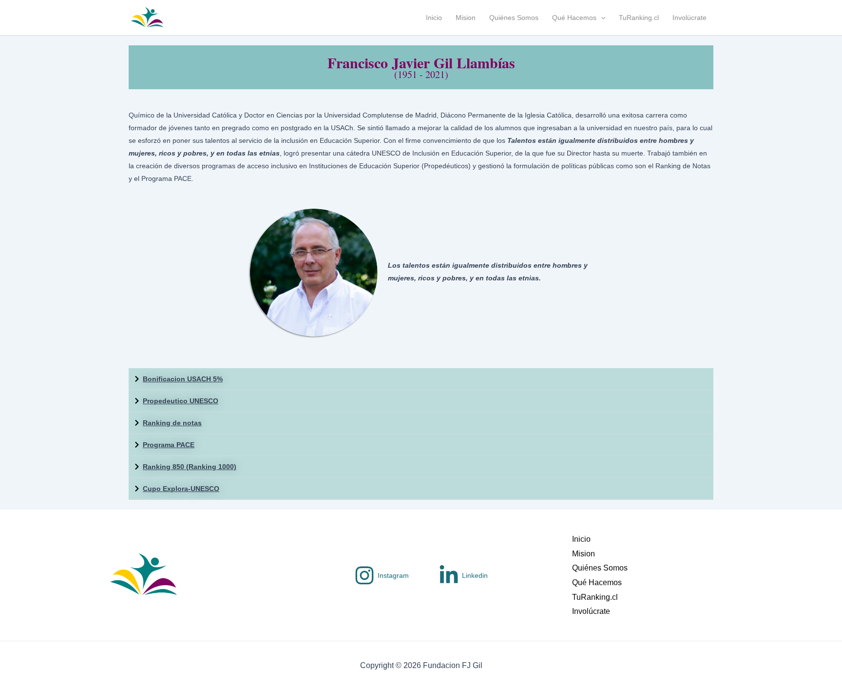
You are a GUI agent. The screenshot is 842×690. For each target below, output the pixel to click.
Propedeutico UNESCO (180, 401)
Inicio (434, 17)
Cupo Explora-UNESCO (181, 489)
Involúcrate (689, 17)
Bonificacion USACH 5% (183, 379)
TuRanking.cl (639, 17)
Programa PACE (168, 445)
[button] (421, 379)
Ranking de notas (172, 423)
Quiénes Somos (513, 17)
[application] (600, 17)
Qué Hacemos (574, 17)
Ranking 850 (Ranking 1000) (189, 467)
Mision (466, 17)
